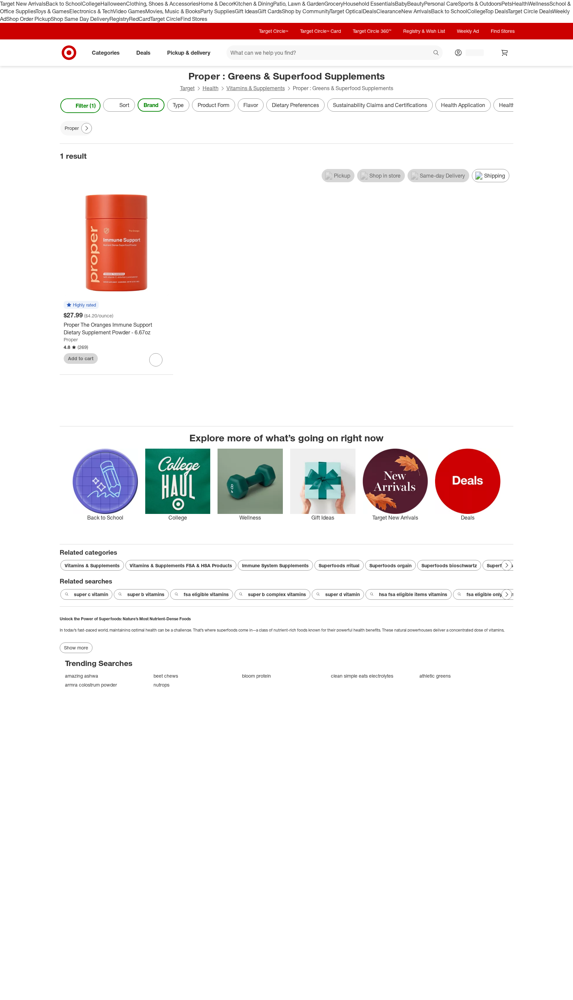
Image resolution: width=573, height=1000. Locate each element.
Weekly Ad (468, 31)
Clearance (388, 11)
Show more (76, 647)
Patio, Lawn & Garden (298, 3)
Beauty (415, 3)
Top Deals (496, 11)
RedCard (139, 19)
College (91, 3)
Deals (369, 11)
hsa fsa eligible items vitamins (413, 594)
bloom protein (256, 675)
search (436, 53)
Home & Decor (216, 3)
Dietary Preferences (295, 105)
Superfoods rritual (339, 565)
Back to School (64, 3)
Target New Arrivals (23, 3)
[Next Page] (506, 105)
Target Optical (346, 11)
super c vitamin (91, 594)
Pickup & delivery (188, 52)
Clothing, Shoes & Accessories (162, 3)
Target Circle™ (273, 31)
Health (520, 3)
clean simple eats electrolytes (362, 675)
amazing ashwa (81, 675)
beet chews (166, 675)
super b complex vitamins (277, 594)
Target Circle (165, 19)
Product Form (213, 105)
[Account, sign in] (471, 52)
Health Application (463, 105)
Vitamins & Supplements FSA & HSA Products (181, 565)
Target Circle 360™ (372, 31)
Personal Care (441, 3)
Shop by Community (306, 11)
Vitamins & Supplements (255, 88)
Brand (151, 105)
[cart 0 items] (504, 52)
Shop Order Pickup (28, 19)
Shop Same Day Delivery (80, 19)
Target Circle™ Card (320, 31)
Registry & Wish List (424, 31)
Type (178, 105)
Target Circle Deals (530, 11)
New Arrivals (416, 11)
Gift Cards (270, 11)
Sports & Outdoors (479, 3)
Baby (401, 3)
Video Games (129, 11)
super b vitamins (145, 594)
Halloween (113, 3)
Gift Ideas (246, 11)
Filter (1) (86, 105)
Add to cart (81, 358)
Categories (106, 52)
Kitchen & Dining (253, 3)
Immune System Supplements (275, 565)
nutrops (161, 684)
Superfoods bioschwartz (449, 565)
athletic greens (435, 675)
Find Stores (193, 19)
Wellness (538, 3)
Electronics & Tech (91, 11)
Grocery (333, 3)
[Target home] (69, 53)
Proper (71, 339)
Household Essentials (369, 3)
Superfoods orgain (390, 565)
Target (187, 88)
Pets (506, 3)
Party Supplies (217, 11)
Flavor (250, 105)
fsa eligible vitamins (206, 594)
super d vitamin (342, 594)
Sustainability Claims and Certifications (380, 105)
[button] (81, 305)
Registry (119, 19)
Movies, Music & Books (172, 11)
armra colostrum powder (91, 684)
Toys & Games (52, 11)
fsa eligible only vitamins (494, 594)
